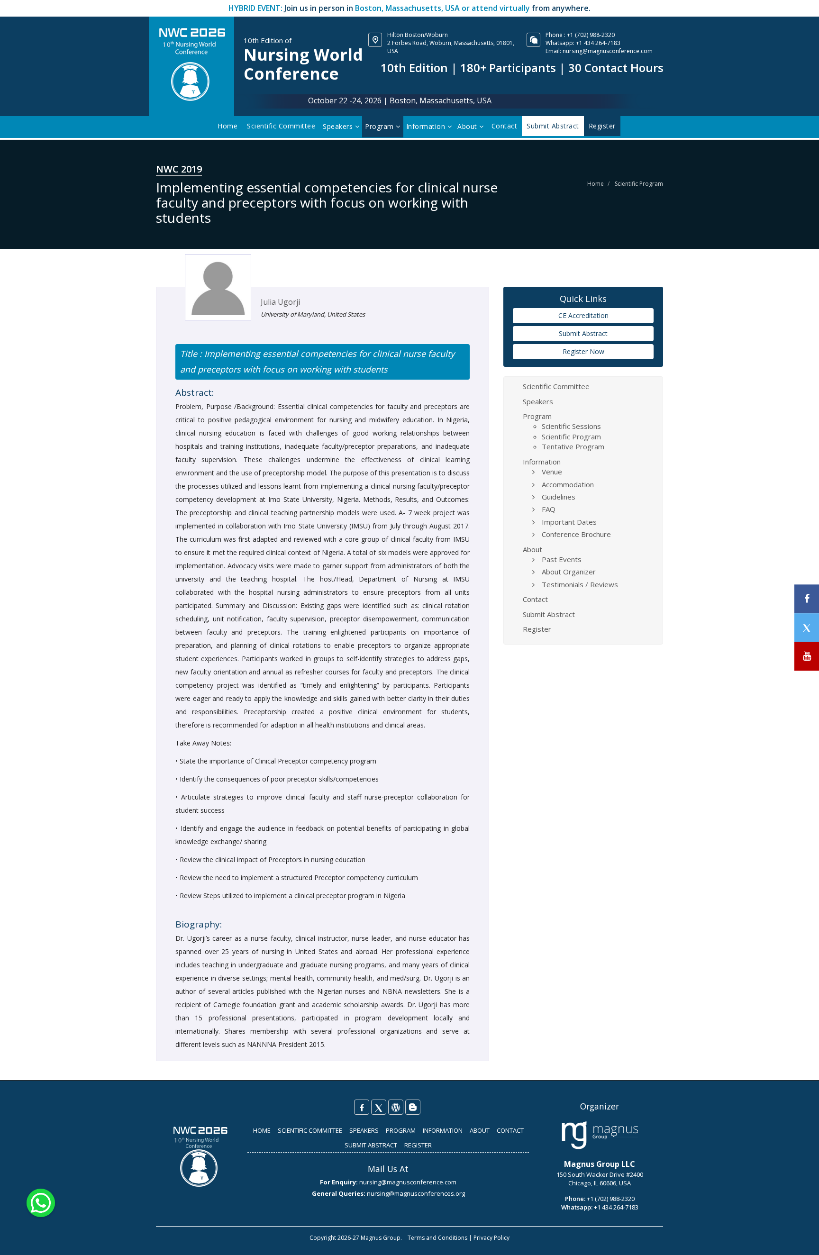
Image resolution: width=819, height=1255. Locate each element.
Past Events (562, 559)
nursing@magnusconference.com (608, 51)
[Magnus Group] (600, 1135)
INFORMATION (443, 1130)
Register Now (583, 351)
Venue (552, 471)
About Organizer (569, 571)
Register (537, 629)
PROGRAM (401, 1130)
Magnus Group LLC (599, 1164)
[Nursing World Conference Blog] (395, 1107)
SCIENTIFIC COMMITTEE (310, 1130)
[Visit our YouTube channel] (806, 656)
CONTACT (510, 1130)
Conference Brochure (576, 534)
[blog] (412, 1107)
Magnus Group (380, 1238)
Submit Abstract (583, 333)
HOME (262, 1130)
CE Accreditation (583, 315)
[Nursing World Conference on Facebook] (361, 1107)
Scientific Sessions (571, 426)
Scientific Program (639, 184)
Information (426, 126)
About (468, 126)
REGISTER (418, 1145)
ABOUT (480, 1130)
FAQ (548, 509)
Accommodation (568, 484)
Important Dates (569, 522)
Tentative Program (573, 446)
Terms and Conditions (437, 1238)
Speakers (339, 126)
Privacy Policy (491, 1238)
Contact (504, 125)
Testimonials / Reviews (580, 584)
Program (380, 126)
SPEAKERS (364, 1130)
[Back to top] (797, 1237)
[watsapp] (41, 1202)
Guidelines (558, 496)
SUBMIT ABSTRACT (371, 1145)
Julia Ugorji (280, 302)
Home (227, 125)
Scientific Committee (281, 125)
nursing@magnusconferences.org (416, 1193)
